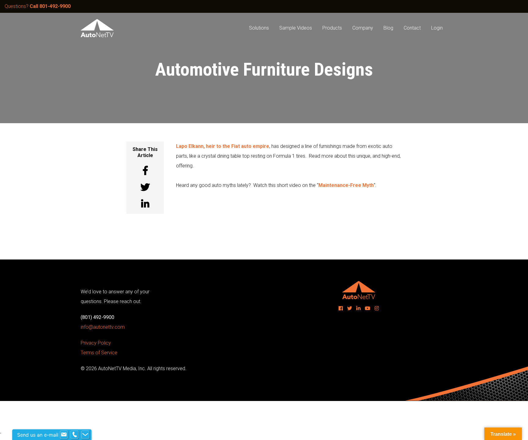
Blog (388, 28)
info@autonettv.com (103, 327)
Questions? (38, 6)
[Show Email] (64, 435)
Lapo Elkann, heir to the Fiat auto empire (222, 146)
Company (362, 28)
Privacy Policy (96, 343)
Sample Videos (295, 28)
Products (332, 28)
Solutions (259, 28)
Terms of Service (99, 353)
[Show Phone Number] (75, 435)
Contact (412, 28)
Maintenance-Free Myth (346, 185)
